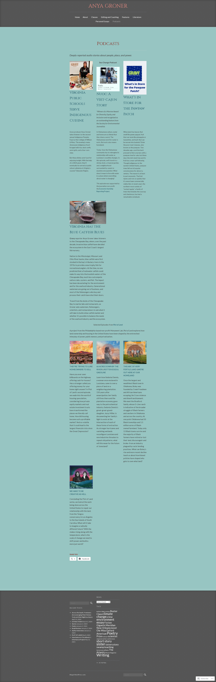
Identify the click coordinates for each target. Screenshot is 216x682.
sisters (109, 644)
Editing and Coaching (110, 17)
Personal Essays (102, 21)
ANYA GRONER (108, 6)
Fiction (108, 622)
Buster (113, 611)
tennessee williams (102, 650)
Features (125, 17)
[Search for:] (79, 603)
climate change (104, 615)
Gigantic (101, 625)
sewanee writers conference (105, 639)
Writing (102, 655)
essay (100, 622)
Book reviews (106, 611)
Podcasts (116, 21)
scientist (112, 636)
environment (105, 619)
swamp (100, 647)
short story (104, 641)
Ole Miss (101, 630)
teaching (109, 647)
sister (100, 644)
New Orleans (103, 627)
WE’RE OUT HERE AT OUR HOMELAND (133, 372)
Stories (74, 624)
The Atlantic (104, 651)
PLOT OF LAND (77, 635)
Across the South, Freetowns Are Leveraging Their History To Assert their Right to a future (82, 615)
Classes (94, 17)
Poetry (74, 626)
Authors (99, 611)
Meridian (110, 625)
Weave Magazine (110, 653)
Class (99, 614)
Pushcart (105, 636)
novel (114, 627)
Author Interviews (78, 631)
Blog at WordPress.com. (78, 675)
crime (110, 616)
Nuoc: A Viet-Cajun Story (106, 100)
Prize (99, 636)
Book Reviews (76, 628)
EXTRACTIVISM (77, 622)
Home (77, 17)
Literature (137, 17)
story (116, 644)
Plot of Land (118, 325)
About (85, 17)
